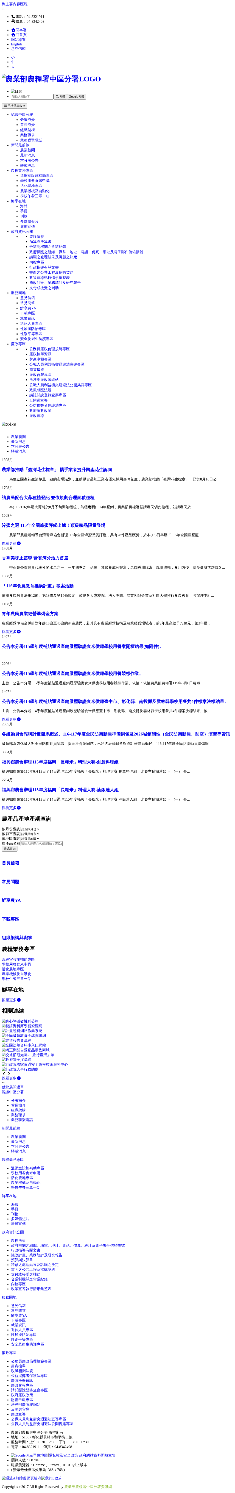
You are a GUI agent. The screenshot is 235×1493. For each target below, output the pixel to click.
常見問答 (27, 303)
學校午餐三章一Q (34, 196)
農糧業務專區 (22, 170)
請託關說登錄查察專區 (47, 395)
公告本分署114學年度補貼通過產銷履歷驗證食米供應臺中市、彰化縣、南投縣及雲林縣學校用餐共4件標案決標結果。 (115, 701)
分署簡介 (27, 120)
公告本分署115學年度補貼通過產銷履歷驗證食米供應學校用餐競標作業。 (72, 673)
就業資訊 (27, 318)
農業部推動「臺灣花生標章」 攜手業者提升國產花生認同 (57, 469)
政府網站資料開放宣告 (97, 1455)
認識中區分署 (22, 115)
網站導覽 (18, 40)
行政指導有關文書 (44, 267)
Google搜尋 (76, 96)
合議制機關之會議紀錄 (47, 247)
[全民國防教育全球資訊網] (24, 1036)
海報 (24, 206)
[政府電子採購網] (16, 1060)
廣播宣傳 (27, 226)
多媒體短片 (29, 221)
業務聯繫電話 (31, 140)
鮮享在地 (18, 201)
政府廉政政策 (40, 411)
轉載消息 (27, 165)
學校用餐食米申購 (35, 181)
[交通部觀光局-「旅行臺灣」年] (28, 1055)
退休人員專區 (31, 323)
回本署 (21, 30)
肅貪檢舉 (36, 369)
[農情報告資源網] (16, 1040)
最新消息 (27, 155)
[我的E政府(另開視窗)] (51, 1478)
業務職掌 (27, 135)
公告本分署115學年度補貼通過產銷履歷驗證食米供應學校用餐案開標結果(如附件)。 (83, 646)
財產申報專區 (40, 359)
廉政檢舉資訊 (40, 354)
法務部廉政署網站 (44, 380)
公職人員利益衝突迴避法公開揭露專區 (60, 385)
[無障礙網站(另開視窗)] (21, 1478)
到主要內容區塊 (15, 4)
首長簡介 (27, 125)
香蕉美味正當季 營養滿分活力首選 (35, 557)
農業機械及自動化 (35, 191)
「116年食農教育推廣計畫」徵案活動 (38, 585)
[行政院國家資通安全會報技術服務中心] (35, 1064)
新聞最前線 (20, 145)
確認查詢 (10, 848)
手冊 (24, 211)
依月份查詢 (11, 829)
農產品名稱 (11, 843)
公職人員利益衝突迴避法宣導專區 (56, 364)
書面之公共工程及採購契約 (51, 272)
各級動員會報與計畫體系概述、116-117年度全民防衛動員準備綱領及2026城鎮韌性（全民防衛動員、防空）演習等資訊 (116, 734)
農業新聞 (27, 150)
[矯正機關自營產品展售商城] (26, 1050)
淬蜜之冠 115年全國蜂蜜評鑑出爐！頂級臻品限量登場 (53, 525)
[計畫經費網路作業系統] (22, 1031)
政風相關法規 (40, 390)
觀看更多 (9, 543)
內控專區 (36, 262)
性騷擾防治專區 (33, 329)
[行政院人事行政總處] (20, 1069)
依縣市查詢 (11, 834)
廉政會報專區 (40, 375)
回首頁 (21, 35)
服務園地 (18, 293)
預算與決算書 (40, 242)
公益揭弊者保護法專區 (47, 405)
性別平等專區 (31, 334)
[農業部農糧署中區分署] (51, 79)
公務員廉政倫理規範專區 (49, 349)
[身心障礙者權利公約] (20, 1021)
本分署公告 (29, 160)
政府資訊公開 (22, 231)
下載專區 (27, 313)
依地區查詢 (11, 839)
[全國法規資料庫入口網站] (24, 1045)
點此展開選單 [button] (13, 1087)
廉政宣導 (36, 416)
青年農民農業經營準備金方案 (30, 613)
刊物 (24, 216)
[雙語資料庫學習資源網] (22, 1026)
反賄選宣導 (38, 400)
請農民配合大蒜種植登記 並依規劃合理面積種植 (48, 497)
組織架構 (27, 130)
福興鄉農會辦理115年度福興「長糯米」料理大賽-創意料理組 (60, 762)
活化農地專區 (31, 186)
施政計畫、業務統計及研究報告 (55, 283)
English (16, 44)
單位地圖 (40, 1455)
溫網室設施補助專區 (36, 176)
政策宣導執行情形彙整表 (49, 278)
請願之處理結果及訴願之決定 (53, 257)
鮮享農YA (28, 308)
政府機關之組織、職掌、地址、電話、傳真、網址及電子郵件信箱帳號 (86, 252)
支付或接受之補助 (44, 288)
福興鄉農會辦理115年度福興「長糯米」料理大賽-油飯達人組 (60, 789)
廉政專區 (18, 344)
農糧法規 (36, 237)
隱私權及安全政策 (63, 1455)
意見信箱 (18, 48)
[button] (4, 1074)
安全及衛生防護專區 (36, 339)
